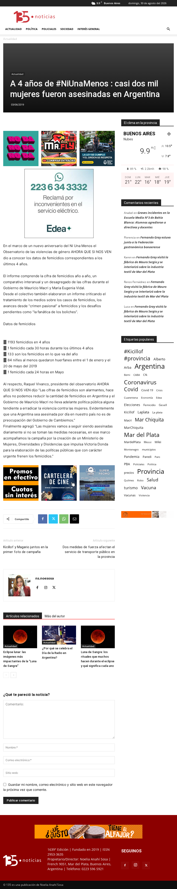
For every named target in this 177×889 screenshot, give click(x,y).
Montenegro (131, 449)
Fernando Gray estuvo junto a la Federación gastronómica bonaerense (147, 242)
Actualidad (13, 29)
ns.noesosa (44, 578)
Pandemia (131, 456)
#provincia (137, 358)
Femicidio (149, 405)
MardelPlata (132, 442)
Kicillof (129, 412)
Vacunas (130, 495)
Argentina (150, 366)
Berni (127, 375)
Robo (140, 480)
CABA (136, 375)
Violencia (144, 495)
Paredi (147, 457)
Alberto (159, 359)
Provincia (150, 471)
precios (129, 473)
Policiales (49, 29)
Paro (157, 457)
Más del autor (55, 616)
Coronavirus (140, 382)
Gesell (163, 405)
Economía (147, 397)
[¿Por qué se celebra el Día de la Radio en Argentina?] (59, 635)
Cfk (145, 375)
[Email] (74, 519)
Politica (152, 464)
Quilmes (129, 480)
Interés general (88, 29)
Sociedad (66, 29)
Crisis (159, 390)
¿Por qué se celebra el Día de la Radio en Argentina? (57, 653)
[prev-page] (6, 675)
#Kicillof (133, 351)
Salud (152, 479)
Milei (158, 442)
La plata (157, 412)
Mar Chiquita (149, 419)
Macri (128, 420)
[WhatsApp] (63, 519)
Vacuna (148, 487)
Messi (147, 442)
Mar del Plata (141, 434)
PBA (127, 464)
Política (32, 29)
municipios (149, 449)
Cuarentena (131, 397)
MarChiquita (133, 427)
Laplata (143, 412)
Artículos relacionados (22, 616)
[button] (168, 29)
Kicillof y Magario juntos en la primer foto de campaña (25, 549)
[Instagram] (47, 588)
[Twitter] (53, 519)
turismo (131, 488)
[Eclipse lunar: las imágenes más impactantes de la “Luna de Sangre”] (20, 637)
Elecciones (132, 405)
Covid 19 (147, 390)
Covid (131, 389)
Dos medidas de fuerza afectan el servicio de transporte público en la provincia (89, 552)
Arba (127, 367)
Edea (159, 397)
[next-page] (13, 675)
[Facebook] (42, 519)
